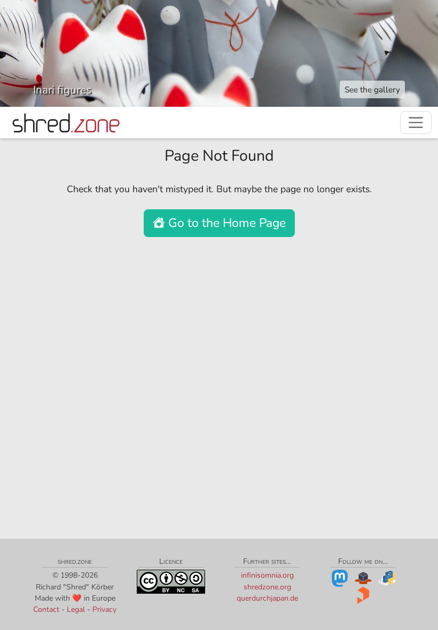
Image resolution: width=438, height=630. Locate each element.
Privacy (104, 609)
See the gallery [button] (372, 89)
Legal (76, 609)
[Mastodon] (339, 578)
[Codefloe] (363, 578)
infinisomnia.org (267, 575)
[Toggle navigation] (416, 122)
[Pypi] (386, 578)
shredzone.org (267, 587)
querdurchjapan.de (267, 598)
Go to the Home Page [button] (225, 223)
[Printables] (363, 595)
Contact (46, 609)
